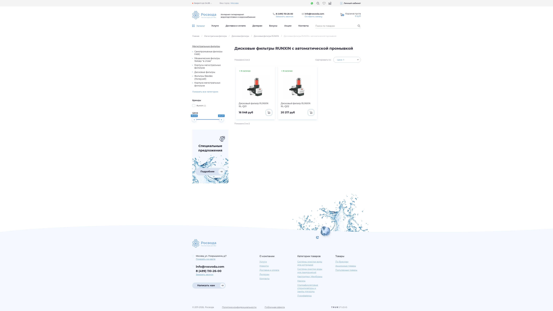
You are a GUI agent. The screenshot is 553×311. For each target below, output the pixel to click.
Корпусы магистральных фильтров (207, 66)
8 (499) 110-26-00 (208, 271)
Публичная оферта (275, 307)
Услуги (215, 25)
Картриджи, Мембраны (309, 276)
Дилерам (257, 25)
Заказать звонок (284, 16)
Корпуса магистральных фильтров (207, 84)
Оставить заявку (313, 16)
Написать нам (206, 285)
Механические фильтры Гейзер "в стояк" (207, 59)
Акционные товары (345, 266)
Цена (195, 113)
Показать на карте (205, 259)
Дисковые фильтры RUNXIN (266, 36)
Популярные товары (346, 270)
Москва (234, 3)
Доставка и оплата (236, 25)
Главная (195, 36)
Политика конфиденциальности (239, 307)
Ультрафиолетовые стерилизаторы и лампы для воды (307, 288)
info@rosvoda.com (314, 14)
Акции (287, 25)
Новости (264, 266)
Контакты (303, 25)
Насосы (301, 281)
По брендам (341, 261)
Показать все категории (205, 92)
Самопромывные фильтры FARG (208, 53)
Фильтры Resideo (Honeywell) (203, 77)
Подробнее (207, 171)
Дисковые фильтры (240, 36)
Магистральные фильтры (215, 36)
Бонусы (273, 25)
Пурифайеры (304, 295)
